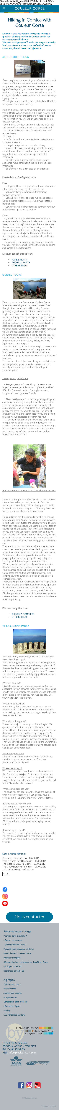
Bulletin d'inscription (12, 957)
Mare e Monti (19, 259)
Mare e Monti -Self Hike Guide (17, 860)
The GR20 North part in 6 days (17, 866)
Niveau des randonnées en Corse (17, 953)
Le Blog (6, 1010)
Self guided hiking (11, 869)
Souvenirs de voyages (12, 993)
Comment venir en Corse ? (14, 944)
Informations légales (11, 1006)
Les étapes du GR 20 (12, 966)
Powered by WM (49, 1106)
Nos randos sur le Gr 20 (13, 971)
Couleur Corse (30, 8)
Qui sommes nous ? (11, 984)
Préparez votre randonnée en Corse (18, 949)
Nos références (9, 988)
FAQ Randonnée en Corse (14, 1015)
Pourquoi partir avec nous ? (15, 936)
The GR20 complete (23, 614)
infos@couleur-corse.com (23, 1052)
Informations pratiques (12, 940)
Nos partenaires (10, 997)
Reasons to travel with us (14, 858)
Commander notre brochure (15, 1002)
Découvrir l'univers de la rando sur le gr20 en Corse (25, 962)
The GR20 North (21, 262)
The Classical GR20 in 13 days (16, 863)
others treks (19, 265)
